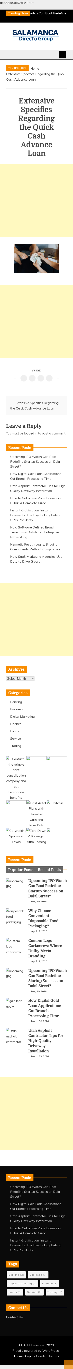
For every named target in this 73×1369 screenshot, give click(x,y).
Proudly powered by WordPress (36, 1350)
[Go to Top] (68, 1364)
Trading (15, 746)
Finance (15, 724)
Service (15, 738)
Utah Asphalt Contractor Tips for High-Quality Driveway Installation (45, 1041)
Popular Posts (20, 870)
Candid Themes (47, 1356)
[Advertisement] (36, 200)
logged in (30, 433)
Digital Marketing (22, 716)
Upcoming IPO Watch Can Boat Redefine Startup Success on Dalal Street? (35, 461)
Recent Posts (49, 870)
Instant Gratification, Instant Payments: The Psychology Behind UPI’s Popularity (35, 515)
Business (16, 709)
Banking (16, 702)
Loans (14, 731)
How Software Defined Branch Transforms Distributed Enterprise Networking (34, 532)
